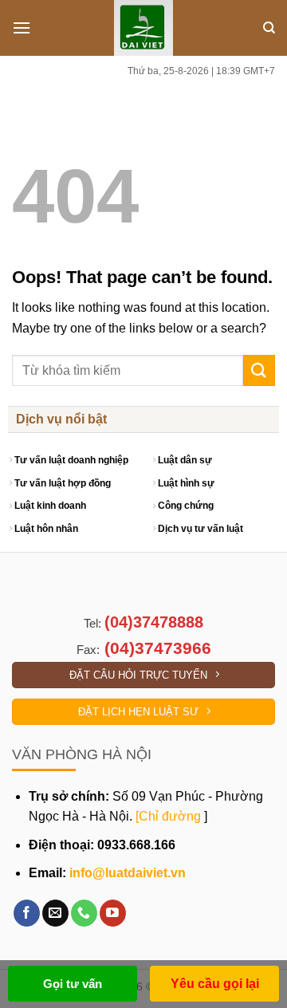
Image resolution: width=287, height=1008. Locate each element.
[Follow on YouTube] (113, 913)
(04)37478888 (153, 622)
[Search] (269, 28)
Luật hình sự (186, 483)
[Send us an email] (55, 913)
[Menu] (21, 27)
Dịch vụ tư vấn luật (200, 528)
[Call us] (84, 913)
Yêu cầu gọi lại (215, 983)
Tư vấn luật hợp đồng (62, 483)
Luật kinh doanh (50, 505)
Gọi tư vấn (72, 983)
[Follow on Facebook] (27, 913)
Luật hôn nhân (46, 528)
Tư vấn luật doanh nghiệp (71, 460)
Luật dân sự (185, 460)
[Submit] (259, 370)
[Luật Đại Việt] (144, 28)
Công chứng (186, 505)
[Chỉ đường (168, 816)
